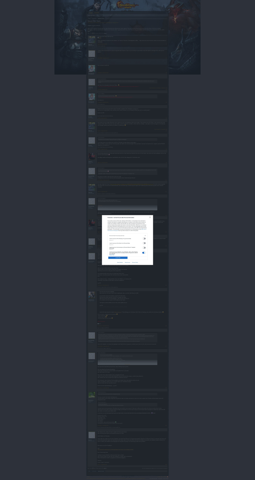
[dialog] (127, 240)
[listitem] (127, 235)
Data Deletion (120, 262)
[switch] (144, 238)
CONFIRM (117, 257)
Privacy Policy (135, 262)
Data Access (127, 262)
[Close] (150, 217)
